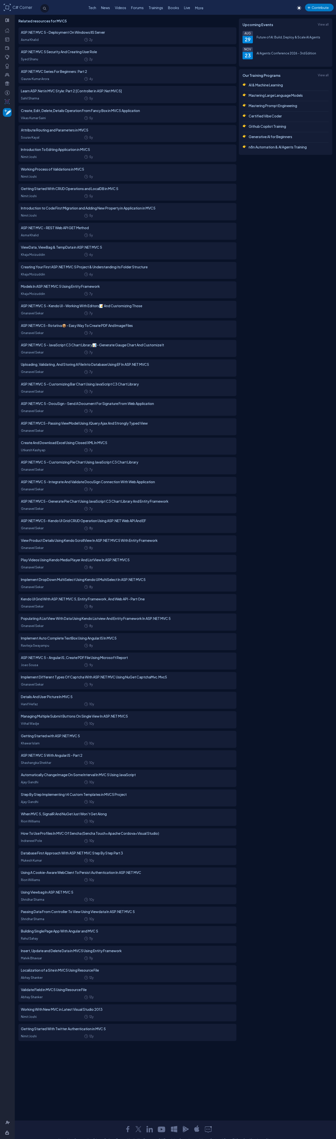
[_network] (8, 74)
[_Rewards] (8, 92)
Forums (137, 7)
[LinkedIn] (149, 1129)
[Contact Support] (208, 1129)
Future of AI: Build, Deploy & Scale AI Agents (288, 37)
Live (187, 7)
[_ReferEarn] (8, 83)
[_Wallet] (8, 48)
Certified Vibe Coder (265, 116)
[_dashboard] (8, 39)
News (105, 7)
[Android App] (185, 1129)
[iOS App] (197, 1129)
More (199, 8)
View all (323, 24)
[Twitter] (138, 1129)
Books (173, 7)
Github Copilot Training (267, 126)
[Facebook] (128, 1129)
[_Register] (8, 1122)
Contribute (320, 7)
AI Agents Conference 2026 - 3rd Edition (286, 53)
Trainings (156, 7)
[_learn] (8, 57)
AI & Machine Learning (266, 85)
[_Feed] (8, 30)
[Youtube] (162, 1129)
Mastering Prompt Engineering (273, 105)
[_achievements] (8, 66)
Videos (120, 7)
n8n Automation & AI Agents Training (278, 147)
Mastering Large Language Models (276, 95)
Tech (92, 7)
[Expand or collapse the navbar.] (8, 20)
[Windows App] (174, 1129)
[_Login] (8, 1132)
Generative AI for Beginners (270, 136)
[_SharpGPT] (8, 101)
